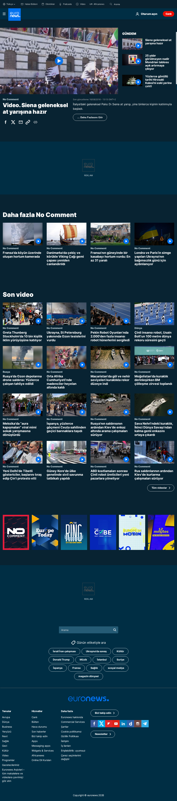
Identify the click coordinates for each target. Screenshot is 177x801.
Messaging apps (41, 745)
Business (7, 726)
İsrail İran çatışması (64, 651)
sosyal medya (116, 667)
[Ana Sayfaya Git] (14, 14)
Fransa (76, 667)
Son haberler (39, 731)
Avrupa (6, 717)
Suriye (120, 659)
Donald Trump (61, 659)
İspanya (57, 667)
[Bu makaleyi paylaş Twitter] (13, 122)
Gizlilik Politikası (70, 736)
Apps (35, 741)
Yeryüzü (6, 731)
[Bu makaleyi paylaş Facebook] (5, 122)
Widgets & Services (43, 750)
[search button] (111, 4)
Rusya (6, 371)
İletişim (65, 741)
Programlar (8, 760)
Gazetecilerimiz (10, 764)
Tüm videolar (159, 487)
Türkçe (9, 4)
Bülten (35, 721)
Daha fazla (67, 711)
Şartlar (64, 726)
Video (5, 755)
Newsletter (101, 733)
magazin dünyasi (88, 676)
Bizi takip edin (40, 736)
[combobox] (128, 4)
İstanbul (102, 659)
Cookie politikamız (71, 731)
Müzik (83, 659)
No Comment (11, 248)
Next (5, 736)
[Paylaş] (21, 122)
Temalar (6, 711)
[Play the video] (59, 61)
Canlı (168, 13)
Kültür (120, 651)
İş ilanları (66, 745)
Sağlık (94, 667)
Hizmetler (37, 711)
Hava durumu (39, 726)
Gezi (4, 745)
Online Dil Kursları (41, 760)
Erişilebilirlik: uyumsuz (73, 750)
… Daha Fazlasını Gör (90, 117)
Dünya (138, 328)
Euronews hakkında (72, 717)
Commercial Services (73, 721)
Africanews (38, 755)
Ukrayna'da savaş (96, 651)
